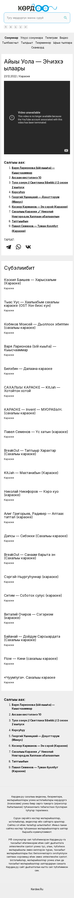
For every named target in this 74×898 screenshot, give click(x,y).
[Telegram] (8, 246)
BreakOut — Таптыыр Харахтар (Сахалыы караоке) (30, 452)
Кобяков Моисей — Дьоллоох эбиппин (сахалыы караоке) (36, 326)
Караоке (24, 76)
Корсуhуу (18, 192)
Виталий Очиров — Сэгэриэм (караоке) (28, 616)
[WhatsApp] (18, 246)
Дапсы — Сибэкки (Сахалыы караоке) (36, 536)
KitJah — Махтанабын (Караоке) (31, 473)
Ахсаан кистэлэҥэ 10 (26, 177)
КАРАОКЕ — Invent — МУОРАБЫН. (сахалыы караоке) (33, 411)
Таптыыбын (20, 221)
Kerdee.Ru (37, 889)
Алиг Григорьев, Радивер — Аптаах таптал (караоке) (34, 515)
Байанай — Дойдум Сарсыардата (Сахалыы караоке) (32, 638)
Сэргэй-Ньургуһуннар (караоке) (31, 577)
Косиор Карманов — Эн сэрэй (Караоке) (40, 206)
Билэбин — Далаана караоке (28, 368)
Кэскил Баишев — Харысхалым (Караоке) (30, 281)
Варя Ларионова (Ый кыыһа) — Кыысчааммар (30, 348)
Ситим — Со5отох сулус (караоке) (33, 595)
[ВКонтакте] (28, 246)
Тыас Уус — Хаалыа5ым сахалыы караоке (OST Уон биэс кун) (31, 303)
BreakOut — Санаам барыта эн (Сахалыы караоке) (29, 556)
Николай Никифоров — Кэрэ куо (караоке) (31, 493)
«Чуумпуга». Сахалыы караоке (29, 677)
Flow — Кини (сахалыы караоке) (31, 658)
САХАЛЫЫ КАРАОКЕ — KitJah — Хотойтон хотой (32, 389)
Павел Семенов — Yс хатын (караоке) (36, 432)
